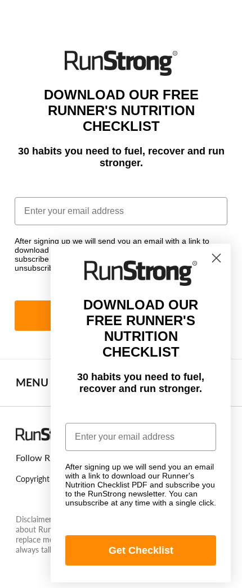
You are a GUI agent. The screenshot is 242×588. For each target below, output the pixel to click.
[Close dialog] (216, 258)
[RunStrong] (120, 15)
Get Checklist (141, 550)
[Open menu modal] (26, 17)
